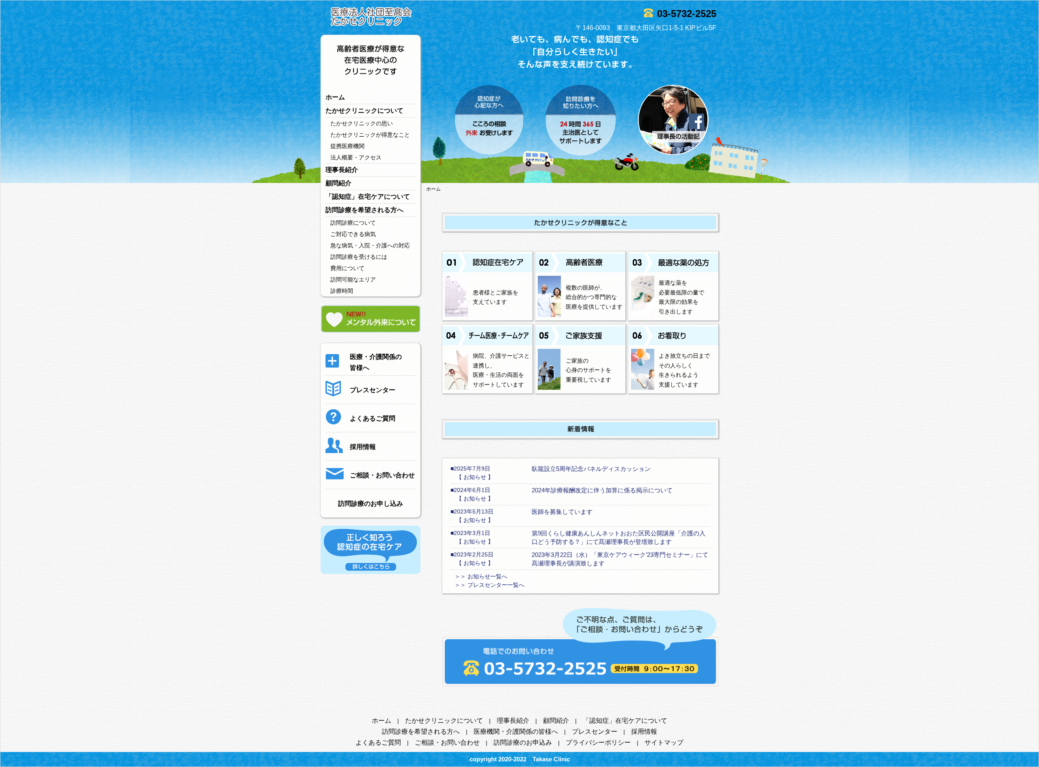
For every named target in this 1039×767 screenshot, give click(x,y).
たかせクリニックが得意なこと (370, 134)
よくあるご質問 (378, 742)
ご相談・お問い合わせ (447, 742)
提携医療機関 (347, 146)
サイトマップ (664, 742)
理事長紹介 (341, 169)
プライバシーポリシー (598, 742)
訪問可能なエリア (353, 279)
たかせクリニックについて (364, 110)
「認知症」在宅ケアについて (367, 196)
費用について (347, 268)
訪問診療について (353, 222)
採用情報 (644, 731)
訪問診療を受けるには (358, 257)
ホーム (335, 97)
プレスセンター (594, 731)
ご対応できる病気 (353, 234)
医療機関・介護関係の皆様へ (516, 731)
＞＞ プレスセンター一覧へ (489, 585)
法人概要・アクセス (356, 157)
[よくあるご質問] (360, 426)
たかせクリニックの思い (361, 123)
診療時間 (341, 291)
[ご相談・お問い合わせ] (370, 483)
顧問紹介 (338, 183)
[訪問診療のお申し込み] (370, 511)
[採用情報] (350, 454)
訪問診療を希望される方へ (364, 209)
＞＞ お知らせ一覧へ (481, 576)
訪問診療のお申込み (523, 742)
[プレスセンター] (360, 398)
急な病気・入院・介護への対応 (370, 245)
